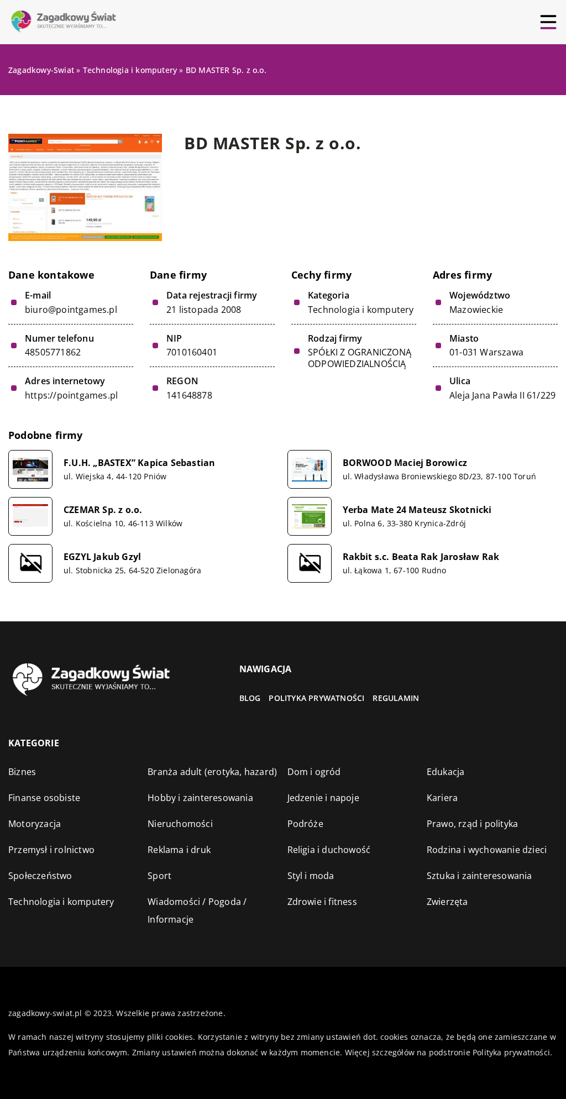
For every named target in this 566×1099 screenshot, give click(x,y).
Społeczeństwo (40, 876)
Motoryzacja (34, 824)
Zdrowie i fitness (322, 902)
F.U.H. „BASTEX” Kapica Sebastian (139, 463)
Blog (250, 698)
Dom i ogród (314, 772)
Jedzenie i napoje (323, 798)
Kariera (442, 798)
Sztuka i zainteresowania (479, 876)
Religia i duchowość (329, 850)
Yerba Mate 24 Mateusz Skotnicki (417, 510)
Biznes (22, 772)
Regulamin (396, 698)
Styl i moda (310, 876)
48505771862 (53, 352)
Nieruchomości (180, 824)
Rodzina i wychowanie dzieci (487, 850)
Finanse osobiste (44, 798)
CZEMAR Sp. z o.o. (103, 510)
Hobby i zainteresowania (200, 798)
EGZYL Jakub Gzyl (102, 557)
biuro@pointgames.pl (71, 310)
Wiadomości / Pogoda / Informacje (197, 910)
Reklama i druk (179, 850)
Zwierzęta (447, 902)
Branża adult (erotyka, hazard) (212, 772)
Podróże (305, 824)
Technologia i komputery (361, 309)
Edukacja (446, 772)
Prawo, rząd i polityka (472, 824)
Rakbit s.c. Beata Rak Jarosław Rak (421, 557)
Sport (159, 876)
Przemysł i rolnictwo (51, 850)
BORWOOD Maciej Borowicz (405, 463)
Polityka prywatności (316, 698)
